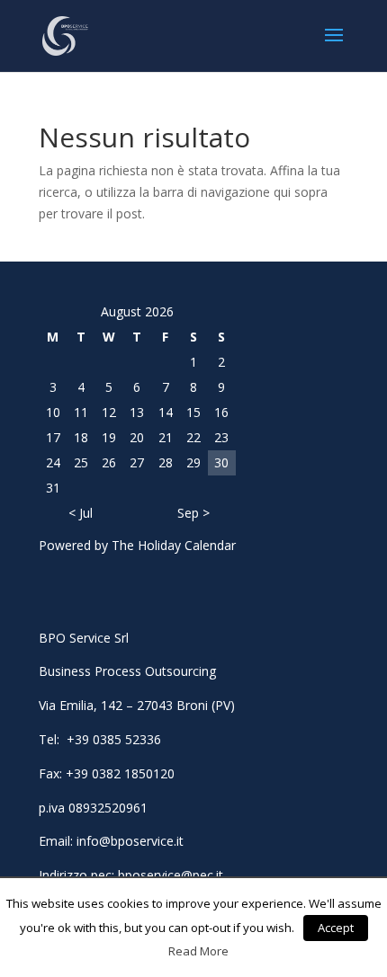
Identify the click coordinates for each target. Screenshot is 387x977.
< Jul (80, 512)
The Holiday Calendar (174, 545)
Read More (198, 951)
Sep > (193, 512)
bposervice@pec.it (170, 875)
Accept (336, 927)
